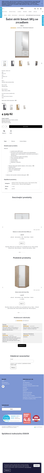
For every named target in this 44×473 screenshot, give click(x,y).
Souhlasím (36, 465)
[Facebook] (3, 386)
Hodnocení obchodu (22, 317)
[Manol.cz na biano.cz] (27, 418)
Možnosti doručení (6, 121)
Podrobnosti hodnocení (28, 27)
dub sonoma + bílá (19, 237)
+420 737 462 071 (5, 383)
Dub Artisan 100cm (23, 182)
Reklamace (25, 389)
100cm (13, 188)
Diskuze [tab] (13, 141)
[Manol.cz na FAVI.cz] (36, 418)
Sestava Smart (15, 182)
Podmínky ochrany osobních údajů (31, 385)
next (41, 227)
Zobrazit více (22, 345)
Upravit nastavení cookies (11, 427)
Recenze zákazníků (27, 394)
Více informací (28, 467)
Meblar (22, 25)
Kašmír (31, 237)
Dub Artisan (26, 237)
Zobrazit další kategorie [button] (25, 184)
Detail (21, 243)
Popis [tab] (5, 141)
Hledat (11, 409)
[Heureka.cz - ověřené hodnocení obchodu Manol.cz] (12, 418)
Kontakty (25, 387)
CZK (2, 8)
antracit (12, 237)
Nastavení (7, 470)
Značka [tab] (23, 141)
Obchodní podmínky (27, 384)
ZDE (16, 100)
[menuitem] (4, 11)
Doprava (25, 390)
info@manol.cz (5, 382)
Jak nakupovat (26, 382)
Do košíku (26, 126)
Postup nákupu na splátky (29, 395)
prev (3, 227)
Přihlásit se (13, 367)
